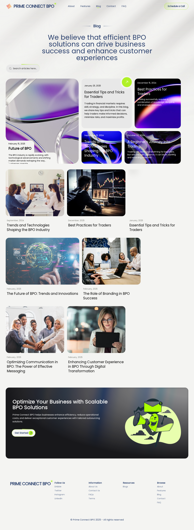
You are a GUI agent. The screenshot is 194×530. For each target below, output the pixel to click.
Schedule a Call (176, 6)
